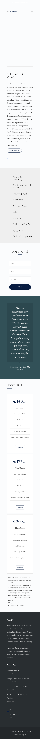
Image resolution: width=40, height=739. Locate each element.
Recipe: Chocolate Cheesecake (18, 679)
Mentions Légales (20, 734)
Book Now (20, 447)
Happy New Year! (13, 670)
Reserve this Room (14, 150)
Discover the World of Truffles (17, 687)
